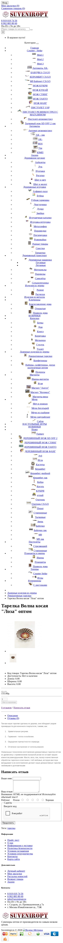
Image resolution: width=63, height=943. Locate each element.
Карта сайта (13, 859)
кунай (40, 495)
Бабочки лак (40, 530)
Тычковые (40, 517)
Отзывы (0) (13, 718)
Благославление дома (40, 304)
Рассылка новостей (17, 876)
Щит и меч (40, 180)
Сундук (40, 344)
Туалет (40, 349)
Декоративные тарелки (40, 356)
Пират (40, 508)
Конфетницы (40, 360)
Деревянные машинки (40, 260)
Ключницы (34, 299)
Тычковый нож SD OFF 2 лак (40, 123)
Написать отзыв (21, 707)
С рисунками (40, 585)
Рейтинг (5, 800)
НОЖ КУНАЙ (40, 90)
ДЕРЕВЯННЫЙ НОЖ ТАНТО (40, 447)
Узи (40, 148)
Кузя (40, 383)
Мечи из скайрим (40, 412)
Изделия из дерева (34, 285)
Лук (40, 166)
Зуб (40, 455)
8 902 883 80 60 (9, 23)
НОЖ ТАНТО (40, 99)
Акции (34, 155)
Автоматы (34, 126)
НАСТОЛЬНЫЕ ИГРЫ (34, 424)
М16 (40, 143)
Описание (12, 715)
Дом (40, 327)
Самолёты (40, 278)
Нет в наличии (9, 702)
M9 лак (40, 539)
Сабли (40, 421)
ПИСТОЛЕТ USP (40, 107)
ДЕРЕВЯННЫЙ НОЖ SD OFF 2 (40, 438)
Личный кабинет (16, 871)
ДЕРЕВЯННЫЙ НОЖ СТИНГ (40, 442)
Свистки (40, 248)
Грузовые (41, 262)
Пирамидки (40, 231)
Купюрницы (34, 580)
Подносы (40, 372)
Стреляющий (40, 546)
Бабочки (40, 526)
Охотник (40, 499)
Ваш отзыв (7, 791)
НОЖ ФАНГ (40, 103)
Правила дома (40, 313)
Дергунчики (40, 204)
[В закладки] (2, 691)
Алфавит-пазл (40, 191)
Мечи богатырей (40, 408)
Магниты (34, 374)
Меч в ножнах (40, 403)
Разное (40, 290)
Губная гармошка (40, 200)
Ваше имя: (6, 778)
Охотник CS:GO (40, 504)
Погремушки (40, 235)
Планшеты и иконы (34, 553)
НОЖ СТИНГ (40, 94)
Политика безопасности (19, 848)
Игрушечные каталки (40, 217)
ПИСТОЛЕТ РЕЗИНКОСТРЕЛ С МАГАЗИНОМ (40, 113)
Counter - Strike (34, 50)
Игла (40, 460)
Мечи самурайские (40, 417)
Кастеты (40, 464)
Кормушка (40, 336)
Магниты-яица (40, 396)
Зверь (40, 521)
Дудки (40, 209)
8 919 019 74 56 (9, 20)
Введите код (10, 806)
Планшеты (40, 562)
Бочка (40, 322)
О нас (10, 843)
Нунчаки (40, 171)
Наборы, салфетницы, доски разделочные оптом (40, 366)
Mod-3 (40, 63)
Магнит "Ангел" (40, 388)
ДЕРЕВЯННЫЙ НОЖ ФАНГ (40, 451)
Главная (34, 48)
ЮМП (40, 152)
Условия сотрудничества (20, 853)
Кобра (40, 482)
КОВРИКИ (35, 315)
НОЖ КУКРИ (40, 85)
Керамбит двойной (40, 473)
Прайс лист (13, 840)
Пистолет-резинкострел (40, 119)
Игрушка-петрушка (40, 222)
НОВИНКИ (34, 426)
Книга (40, 331)
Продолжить (8, 823)
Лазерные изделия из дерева (34, 351)
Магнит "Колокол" (40, 392)
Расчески (40, 294)
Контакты (12, 856)
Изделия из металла (34, 297)
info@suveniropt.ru (16, 899)
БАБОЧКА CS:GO (40, 72)
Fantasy (40, 434)
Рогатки (40, 175)
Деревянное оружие (34, 158)
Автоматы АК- (40, 68)
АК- (40, 139)
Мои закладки (14, 873)
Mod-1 (40, 55)
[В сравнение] (5, 691)
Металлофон (40, 226)
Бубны (40, 195)
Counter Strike (40, 573)
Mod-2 (40, 59)
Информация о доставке (20, 845)
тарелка (11, 828)
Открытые (40, 308)
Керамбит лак (40, 477)
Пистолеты (34, 542)
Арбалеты (40, 162)
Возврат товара (15, 879)
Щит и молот (40, 184)
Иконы (40, 557)
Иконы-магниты (40, 379)
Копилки (34, 318)
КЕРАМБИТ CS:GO (40, 77)
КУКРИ (40, 491)
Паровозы (40, 274)
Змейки (40, 213)
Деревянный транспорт (34, 255)
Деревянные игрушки (34, 187)
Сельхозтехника (40, 283)
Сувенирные (40, 512)
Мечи (34, 399)
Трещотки (40, 252)
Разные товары (40, 244)
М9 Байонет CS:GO (40, 81)
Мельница (40, 340)
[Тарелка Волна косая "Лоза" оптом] (24, 651)
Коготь (40, 486)
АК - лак (40, 135)
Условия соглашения (18, 851)
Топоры (35, 569)
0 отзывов (6, 707)
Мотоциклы (40, 269)
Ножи (34, 429)
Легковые (41, 265)
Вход (4, 3)
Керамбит (40, 469)
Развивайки (40, 239)
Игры (40, 578)
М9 (40, 534)
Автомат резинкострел (40, 130)
